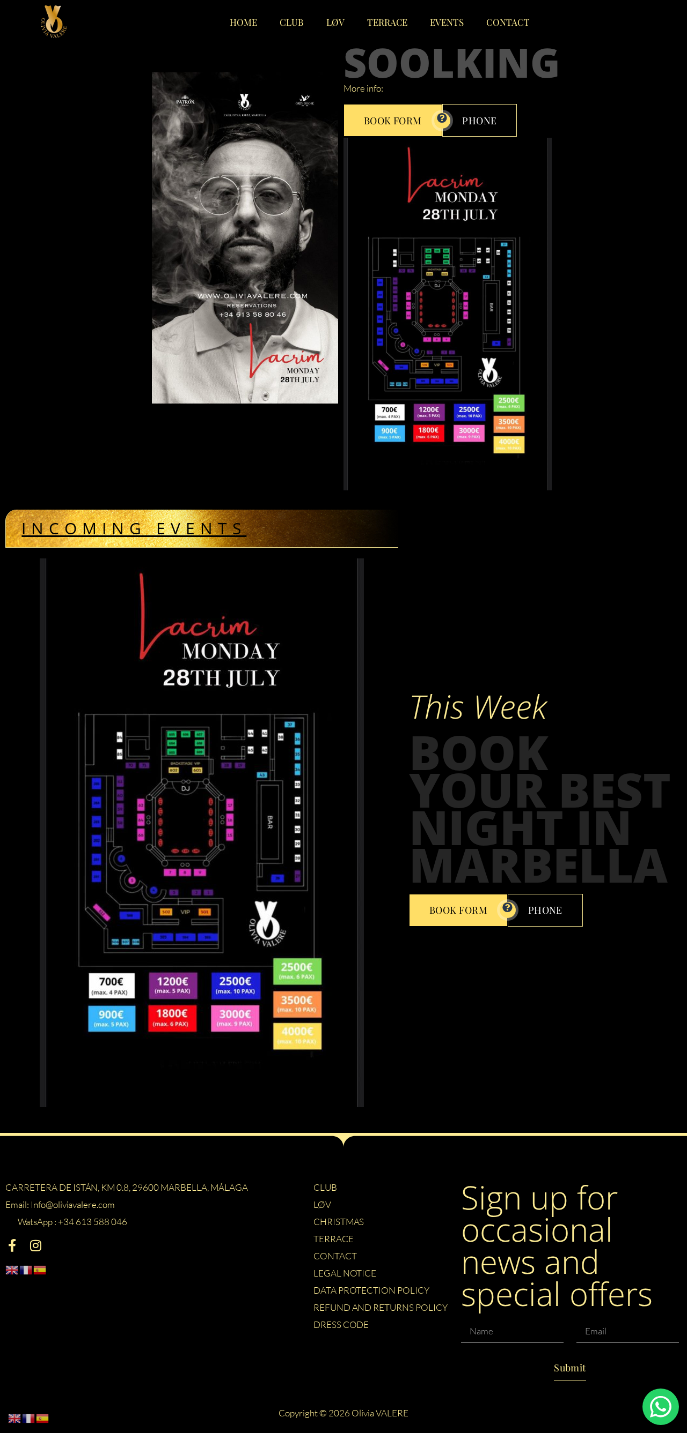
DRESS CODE (341, 1324)
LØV (335, 22)
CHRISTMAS (338, 1221)
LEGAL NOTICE (345, 1273)
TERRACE (387, 22)
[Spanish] (40, 1269)
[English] (12, 1269)
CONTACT (508, 22)
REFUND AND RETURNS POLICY (380, 1307)
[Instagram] (35, 1245)
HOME (243, 22)
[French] (26, 1269)
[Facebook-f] (11, 1245)
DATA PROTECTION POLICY (371, 1290)
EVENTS (447, 22)
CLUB (292, 22)
